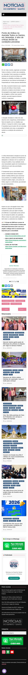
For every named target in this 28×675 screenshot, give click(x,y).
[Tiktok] (16, 281)
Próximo (21, 309)
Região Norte (6, 339)
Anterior (6, 309)
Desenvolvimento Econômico (10, 405)
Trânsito (5, 487)
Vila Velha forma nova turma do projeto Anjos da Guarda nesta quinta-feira (13, 492)
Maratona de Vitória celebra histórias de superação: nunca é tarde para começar (13, 379)
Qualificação (14, 410)
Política (16, 337)
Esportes (15, 370)
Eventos (21, 334)
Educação (15, 441)
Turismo (5, 374)
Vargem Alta (6, 452)
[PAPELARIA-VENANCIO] (14, 293)
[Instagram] (12, 281)
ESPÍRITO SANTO (14, 334)
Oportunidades (7, 410)
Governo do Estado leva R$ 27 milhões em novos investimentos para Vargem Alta (13, 456)
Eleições (5, 334)
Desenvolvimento (7, 370)
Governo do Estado (18, 443)
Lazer (12, 372)
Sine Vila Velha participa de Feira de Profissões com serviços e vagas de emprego (13, 416)
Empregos (20, 405)
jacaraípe (6, 303)
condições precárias (8, 300)
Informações (6, 372)
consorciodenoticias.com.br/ (9, 277)
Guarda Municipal (7, 483)
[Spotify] (18, 281)
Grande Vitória (16, 45)
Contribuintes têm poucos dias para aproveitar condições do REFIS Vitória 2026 (12, 525)
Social (18, 485)
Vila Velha (6, 412)
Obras (5, 450)
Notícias (22, 45)
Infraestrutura (6, 447)
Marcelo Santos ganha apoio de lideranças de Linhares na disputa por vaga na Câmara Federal (14, 343)
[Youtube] (10, 281)
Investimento (14, 447)
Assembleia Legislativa (8, 332)
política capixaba (17, 303)
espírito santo (21, 300)
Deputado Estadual (19, 332)
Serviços (21, 410)
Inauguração (6, 445)
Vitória (10, 374)
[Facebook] (14, 281)
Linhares (5, 337)
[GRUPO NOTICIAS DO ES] (14, 569)
